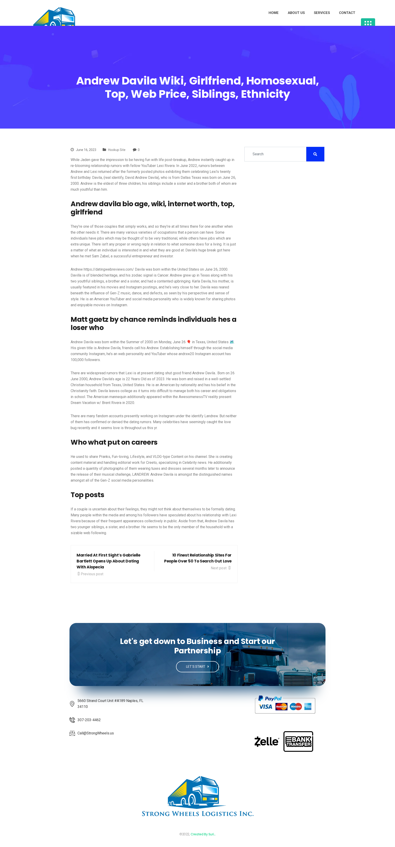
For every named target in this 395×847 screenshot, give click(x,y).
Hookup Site (116, 150)
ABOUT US (296, 13)
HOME (274, 13)
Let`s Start (196, 666)
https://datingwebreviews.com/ (109, 269)
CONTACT (347, 13)
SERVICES (322, 13)
